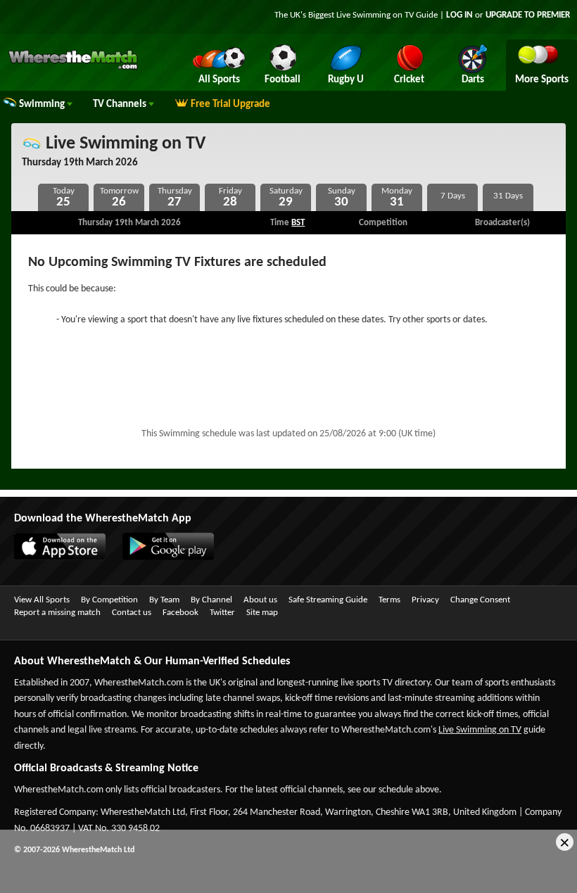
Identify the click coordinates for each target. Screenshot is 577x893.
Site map (262, 612)
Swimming (43, 104)
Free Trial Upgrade (230, 104)
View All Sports (42, 599)
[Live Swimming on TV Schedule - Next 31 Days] (508, 197)
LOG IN (459, 15)
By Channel (211, 599)
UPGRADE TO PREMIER (528, 15)
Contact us (131, 612)
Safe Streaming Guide (327, 599)
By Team (164, 599)
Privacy (425, 599)
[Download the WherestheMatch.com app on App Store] (53, 557)
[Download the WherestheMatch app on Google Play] (161, 557)
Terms (389, 599)
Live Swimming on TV (123, 143)
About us (260, 599)
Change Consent (480, 599)
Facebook (180, 612)
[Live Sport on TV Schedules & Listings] (73, 67)
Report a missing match (57, 612)
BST (298, 222)
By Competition (109, 599)
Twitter (222, 612)
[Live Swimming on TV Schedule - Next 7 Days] (452, 197)
